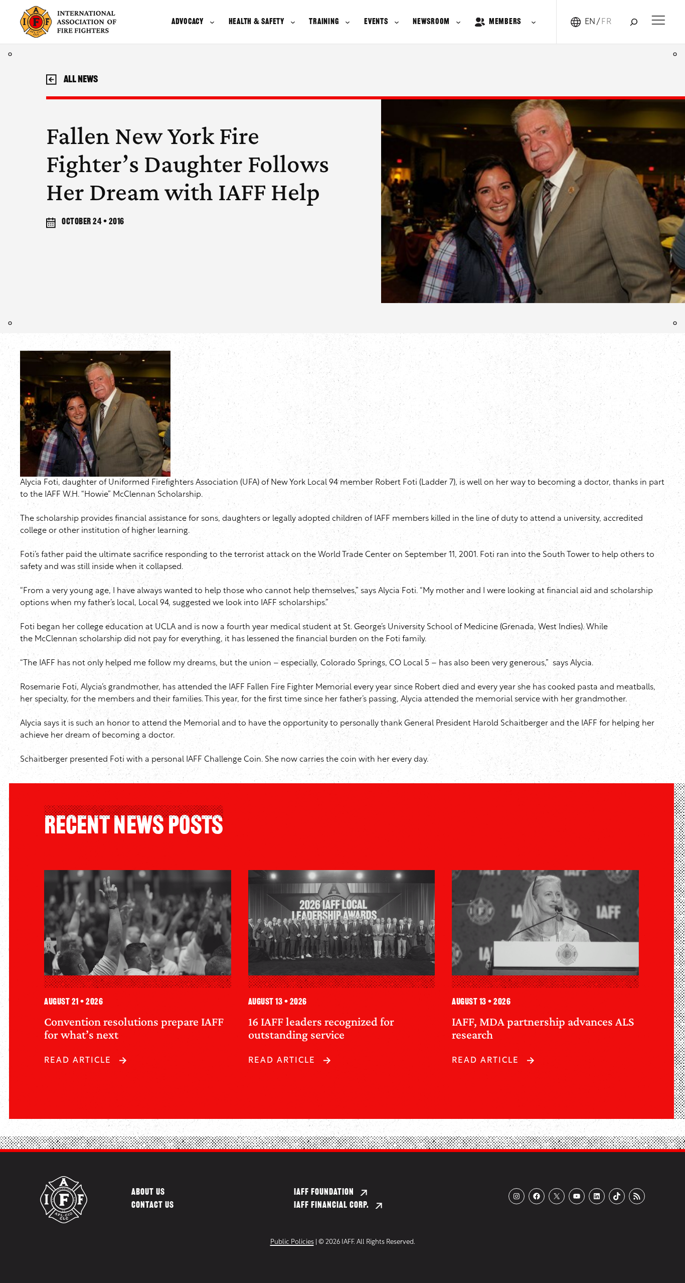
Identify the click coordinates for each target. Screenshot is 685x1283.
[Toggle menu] (658, 20)
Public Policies (292, 1242)
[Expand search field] (633, 22)
